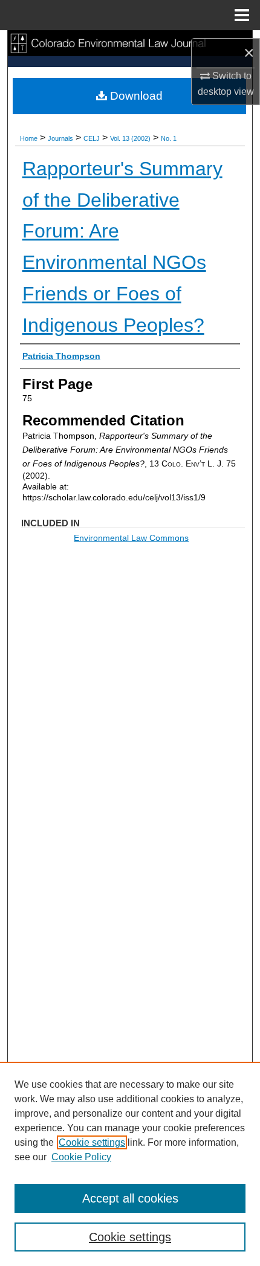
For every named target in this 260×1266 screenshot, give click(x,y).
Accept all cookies (130, 1198)
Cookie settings (92, 1142)
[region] (130, 1164)
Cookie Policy (81, 1157)
